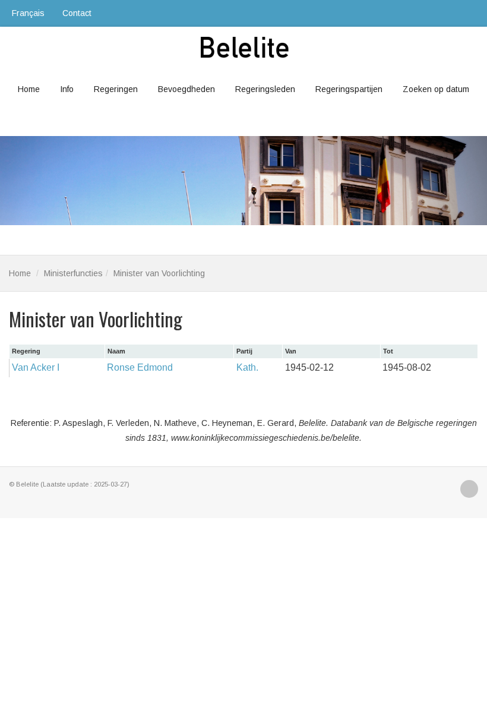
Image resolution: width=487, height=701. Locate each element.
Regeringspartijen (348, 89)
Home (29, 89)
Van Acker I (35, 367)
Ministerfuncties (73, 273)
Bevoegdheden (186, 89)
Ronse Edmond (140, 367)
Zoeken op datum (436, 89)
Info (67, 89)
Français (28, 13)
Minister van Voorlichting (159, 273)
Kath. (247, 367)
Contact (76, 13)
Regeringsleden (265, 89)
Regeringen (116, 89)
